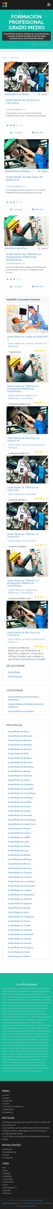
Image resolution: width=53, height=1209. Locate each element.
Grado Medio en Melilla (19, 956)
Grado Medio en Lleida (19, 846)
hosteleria (7, 1176)
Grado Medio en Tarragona (21, 917)
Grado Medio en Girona (19, 811)
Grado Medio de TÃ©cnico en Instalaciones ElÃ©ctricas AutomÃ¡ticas (24, 257)
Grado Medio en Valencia (20, 930)
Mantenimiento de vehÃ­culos (17, 171)
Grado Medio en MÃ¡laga (20, 859)
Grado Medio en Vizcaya (19, 939)
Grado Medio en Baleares (20, 762)
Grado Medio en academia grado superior (17, 994)
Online (6, 1155)
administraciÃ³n (10, 1188)
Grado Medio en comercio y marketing (21, 1028)
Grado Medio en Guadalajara (22, 820)
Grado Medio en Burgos (19, 771)
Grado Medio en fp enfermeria (19, 1000)
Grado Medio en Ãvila (18, 753)
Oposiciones (8, 1109)
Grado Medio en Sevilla (19, 908)
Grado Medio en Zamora (19, 943)
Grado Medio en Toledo (19, 925)
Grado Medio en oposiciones (27, 988)
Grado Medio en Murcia (19, 864)
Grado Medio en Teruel (19, 921)
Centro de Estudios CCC (15, 110)
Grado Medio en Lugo (18, 850)
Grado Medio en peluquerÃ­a (32, 1051)
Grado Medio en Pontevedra (21, 886)
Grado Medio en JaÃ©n (19, 837)
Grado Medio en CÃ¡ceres (20, 776)
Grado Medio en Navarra (20, 868)
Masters (6, 1098)
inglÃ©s (6, 1190)
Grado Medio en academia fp (24, 1014)
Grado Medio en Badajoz (20, 758)
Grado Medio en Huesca (19, 833)
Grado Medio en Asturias (20, 749)
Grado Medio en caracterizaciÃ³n (36, 1054)
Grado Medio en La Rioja (19, 890)
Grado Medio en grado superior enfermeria (35, 1003)
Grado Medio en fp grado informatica (29, 1008)
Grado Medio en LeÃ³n (18, 842)
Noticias (8, 1117)
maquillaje (7, 1179)
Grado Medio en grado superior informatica (17, 1005)
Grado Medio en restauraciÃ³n (32, 1048)
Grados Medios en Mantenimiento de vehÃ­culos (25, 705)
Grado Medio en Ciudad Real (21, 793)
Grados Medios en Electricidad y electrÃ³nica (23, 698)
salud (5, 1185)
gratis (5, 1170)
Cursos (6, 1095)
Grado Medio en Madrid (19, 855)
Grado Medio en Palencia (20, 877)
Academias (8, 1112)
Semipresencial (9, 1152)
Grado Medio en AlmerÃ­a (20, 745)
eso (4, 1168)
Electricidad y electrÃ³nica (16, 248)
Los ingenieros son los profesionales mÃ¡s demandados (26, 1128)
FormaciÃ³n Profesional (13, 1106)
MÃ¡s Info (38, 132)
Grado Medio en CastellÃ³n (21, 789)
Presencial (7, 1149)
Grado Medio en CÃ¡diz (19, 780)
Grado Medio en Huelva (19, 828)
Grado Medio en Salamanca (21, 895)
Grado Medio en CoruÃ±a (20, 802)
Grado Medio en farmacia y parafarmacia (26, 1060)
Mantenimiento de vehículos (17, 94)
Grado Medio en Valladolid (20, 934)
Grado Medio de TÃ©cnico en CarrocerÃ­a (23, 488)
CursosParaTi (4, 4)
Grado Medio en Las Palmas (21, 881)
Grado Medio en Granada (20, 815)
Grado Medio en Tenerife (20, 899)
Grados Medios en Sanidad (21, 711)
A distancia (7, 1158)
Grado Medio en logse (33, 1025)
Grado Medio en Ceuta (19, 952)
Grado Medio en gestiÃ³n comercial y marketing (27, 1031)
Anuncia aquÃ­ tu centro (33, 1203)
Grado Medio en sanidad (11, 1057)
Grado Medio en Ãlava (18, 731)
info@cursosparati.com (11, 1203)
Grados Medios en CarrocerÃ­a (22, 494)
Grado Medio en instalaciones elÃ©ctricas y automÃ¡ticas (23, 1037)
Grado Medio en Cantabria (20, 784)
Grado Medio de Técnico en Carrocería (22, 101)
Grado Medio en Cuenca (19, 806)
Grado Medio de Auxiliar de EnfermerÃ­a (28, 338)
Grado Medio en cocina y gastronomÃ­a (23, 1045)
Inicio (4, 58)
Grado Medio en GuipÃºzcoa (21, 824)
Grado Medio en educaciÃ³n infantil (26, 1068)
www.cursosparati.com (33, 1200)
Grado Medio (14, 672)
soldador (7, 1173)
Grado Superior (15, 677)
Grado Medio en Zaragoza (20, 947)
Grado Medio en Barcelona (21, 767)
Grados (6, 1104)
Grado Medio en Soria (18, 912)
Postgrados (8, 1101)
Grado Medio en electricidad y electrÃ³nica (32, 1034)
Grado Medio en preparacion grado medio (35, 991)
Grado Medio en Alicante (20, 740)
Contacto (33, 1206)
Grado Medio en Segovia (20, 903)
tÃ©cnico (7, 1193)
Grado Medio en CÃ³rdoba (20, 798)
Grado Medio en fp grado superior (20, 997)
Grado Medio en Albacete (20, 736)
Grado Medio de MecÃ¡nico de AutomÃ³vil (24, 178)
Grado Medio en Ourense (20, 873)
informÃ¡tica (8, 1182)
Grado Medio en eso (9, 988)
